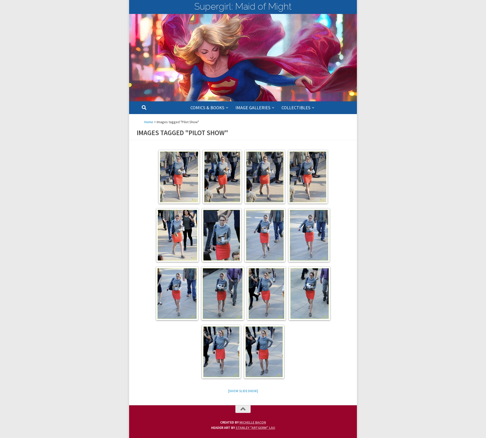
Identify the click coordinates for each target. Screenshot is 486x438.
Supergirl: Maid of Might (243, 6)
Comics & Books (207, 108)
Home (148, 122)
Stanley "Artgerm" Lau (255, 427)
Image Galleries (252, 108)
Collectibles (295, 108)
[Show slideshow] (243, 391)
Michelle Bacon (252, 422)
